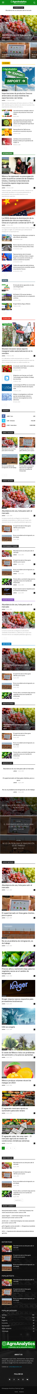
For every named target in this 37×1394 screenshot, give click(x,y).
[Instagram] (23, 1379)
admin (3, 100)
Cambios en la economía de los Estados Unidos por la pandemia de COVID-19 (23, 140)
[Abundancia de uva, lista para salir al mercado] (18, 27)
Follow (33, 420)
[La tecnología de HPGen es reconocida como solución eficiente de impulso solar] (7, 387)
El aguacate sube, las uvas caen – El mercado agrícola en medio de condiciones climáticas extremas (17, 1138)
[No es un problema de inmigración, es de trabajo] (10, 459)
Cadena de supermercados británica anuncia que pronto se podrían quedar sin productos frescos (24, 267)
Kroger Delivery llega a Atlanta (21, 304)
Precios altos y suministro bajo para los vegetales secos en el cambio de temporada (26, 468)
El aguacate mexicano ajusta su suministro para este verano (15, 1109)
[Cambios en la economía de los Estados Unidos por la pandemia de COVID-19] (7, 141)
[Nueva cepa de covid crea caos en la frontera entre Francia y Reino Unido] (7, 247)
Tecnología (5, 345)
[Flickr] (18, 1379)
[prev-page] (3, 148)
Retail (3, 290)
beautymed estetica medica (9, 1210)
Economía (4, 90)
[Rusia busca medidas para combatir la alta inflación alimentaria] (7, 238)
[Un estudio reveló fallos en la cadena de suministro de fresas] (7, 368)
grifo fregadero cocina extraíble (10, 1226)
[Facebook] (14, 1379)
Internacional (5, 173)
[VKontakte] (27, 1379)
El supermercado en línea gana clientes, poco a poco (26, 449)
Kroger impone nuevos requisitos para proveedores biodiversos (17, 1000)
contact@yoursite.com (15, 1367)
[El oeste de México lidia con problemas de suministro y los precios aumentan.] (18, 1041)
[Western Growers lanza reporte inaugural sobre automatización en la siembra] (18, 334)
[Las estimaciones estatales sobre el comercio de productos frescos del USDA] (7, 113)
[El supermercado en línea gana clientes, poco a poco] (15, 51)
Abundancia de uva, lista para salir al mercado (18, 10)
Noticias (4, 32)
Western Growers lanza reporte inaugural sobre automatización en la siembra (17, 351)
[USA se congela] (18, 1016)
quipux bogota (6, 1216)
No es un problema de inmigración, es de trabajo (18, 790)
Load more (18, 1200)
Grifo (3, 1231)
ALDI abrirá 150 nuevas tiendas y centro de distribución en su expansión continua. (24, 296)
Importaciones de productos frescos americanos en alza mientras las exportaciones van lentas (17, 95)
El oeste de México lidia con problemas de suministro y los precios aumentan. (18, 1054)
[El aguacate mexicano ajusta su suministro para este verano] (18, 1097)
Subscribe (32, 425)
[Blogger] (9, 1379)
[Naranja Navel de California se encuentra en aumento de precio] (7, 132)
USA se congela (8, 1027)
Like (34, 416)
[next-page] (6, 148)
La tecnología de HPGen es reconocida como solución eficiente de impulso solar (24, 386)
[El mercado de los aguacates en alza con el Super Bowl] (7, 287)
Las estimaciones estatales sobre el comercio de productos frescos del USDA (23, 112)
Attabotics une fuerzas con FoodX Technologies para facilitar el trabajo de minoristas (23, 377)
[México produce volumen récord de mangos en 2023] (18, 1069)
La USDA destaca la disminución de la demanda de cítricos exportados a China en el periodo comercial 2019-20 (18, 220)
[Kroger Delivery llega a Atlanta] (7, 306)
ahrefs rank (5, 1221)
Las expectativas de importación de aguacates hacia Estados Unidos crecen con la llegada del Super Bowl (23, 121)
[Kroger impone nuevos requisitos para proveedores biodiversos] (7, 591)
